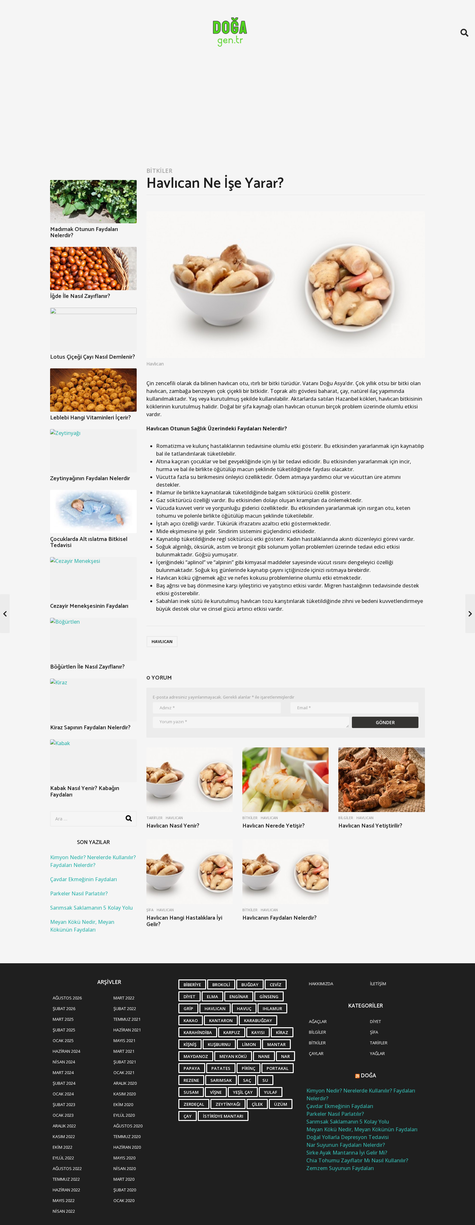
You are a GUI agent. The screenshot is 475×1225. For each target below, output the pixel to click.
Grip (188, 1008)
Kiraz (282, 1032)
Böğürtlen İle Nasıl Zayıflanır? (87, 667)
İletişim (378, 984)
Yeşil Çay (243, 1092)
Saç (247, 1080)
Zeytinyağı (228, 1104)
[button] (464, 32)
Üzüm (280, 1104)
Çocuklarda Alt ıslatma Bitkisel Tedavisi (88, 542)
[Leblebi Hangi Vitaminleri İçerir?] (93, 390)
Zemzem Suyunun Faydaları (340, 1168)
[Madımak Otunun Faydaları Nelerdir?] (93, 201)
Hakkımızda (321, 984)
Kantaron (221, 1020)
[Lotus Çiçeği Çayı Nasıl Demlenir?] (93, 329)
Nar (285, 1056)
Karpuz (231, 1032)
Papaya (192, 1068)
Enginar (238, 996)
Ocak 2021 (123, 1072)
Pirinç (248, 1068)
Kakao (191, 1020)
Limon (249, 1044)
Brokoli (221, 984)
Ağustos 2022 (67, 1168)
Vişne (216, 1092)
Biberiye (192, 984)
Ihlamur (272, 1008)
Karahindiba (198, 1032)
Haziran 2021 (127, 1030)
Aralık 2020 (125, 1083)
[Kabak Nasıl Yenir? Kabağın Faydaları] (93, 761)
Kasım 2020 (124, 1094)
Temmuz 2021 (127, 1019)
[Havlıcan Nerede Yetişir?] (285, 779)
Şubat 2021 (124, 1062)
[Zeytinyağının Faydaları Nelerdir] (93, 450)
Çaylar (316, 1053)
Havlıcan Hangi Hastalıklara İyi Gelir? (184, 921)
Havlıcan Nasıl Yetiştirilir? (370, 826)
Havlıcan (162, 641)
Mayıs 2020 (124, 1158)
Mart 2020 (123, 1179)
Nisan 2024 (64, 1062)
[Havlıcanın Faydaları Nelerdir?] (285, 871)
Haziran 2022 (66, 1190)
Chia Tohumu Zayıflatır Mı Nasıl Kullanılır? (357, 1160)
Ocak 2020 (123, 1200)
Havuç (244, 1008)
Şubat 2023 (64, 1104)
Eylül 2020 (124, 1115)
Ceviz (275, 984)
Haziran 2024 (66, 1051)
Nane (264, 1056)
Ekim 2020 (123, 1104)
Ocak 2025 (63, 1040)
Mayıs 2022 (64, 1200)
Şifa (149, 910)
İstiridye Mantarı (223, 1116)
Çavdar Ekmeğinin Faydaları (83, 879)
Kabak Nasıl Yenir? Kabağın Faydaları (84, 791)
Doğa (368, 1075)
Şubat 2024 (64, 1083)
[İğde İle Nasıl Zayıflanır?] (93, 268)
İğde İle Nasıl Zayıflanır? (80, 296)
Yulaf (270, 1092)
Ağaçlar (318, 1021)
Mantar (276, 1044)
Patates (220, 1068)
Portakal (278, 1068)
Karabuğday (258, 1020)
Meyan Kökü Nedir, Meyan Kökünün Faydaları (361, 1129)
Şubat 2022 (124, 1008)
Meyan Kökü (233, 1056)
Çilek (257, 1104)
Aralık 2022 (64, 1126)
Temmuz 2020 (127, 1136)
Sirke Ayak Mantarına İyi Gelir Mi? (346, 1152)
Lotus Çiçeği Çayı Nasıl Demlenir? (92, 357)
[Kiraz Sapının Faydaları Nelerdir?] (93, 700)
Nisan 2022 (64, 1211)
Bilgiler (345, 818)
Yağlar (377, 1053)
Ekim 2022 (62, 1147)
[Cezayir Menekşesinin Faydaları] (93, 578)
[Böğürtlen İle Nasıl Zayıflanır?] (93, 639)
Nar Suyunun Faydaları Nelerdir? (345, 1144)
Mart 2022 (123, 998)
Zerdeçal (194, 1104)
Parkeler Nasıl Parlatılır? (79, 893)
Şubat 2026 (64, 1008)
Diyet (189, 996)
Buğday (250, 984)
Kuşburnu (219, 1044)
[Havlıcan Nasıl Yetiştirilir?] (381, 779)
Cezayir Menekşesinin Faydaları (89, 606)
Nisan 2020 (124, 1168)
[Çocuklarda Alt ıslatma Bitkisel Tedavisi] (93, 511)
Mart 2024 (63, 1072)
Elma (212, 996)
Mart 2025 (63, 1019)
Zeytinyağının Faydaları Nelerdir (90, 478)
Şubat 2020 (124, 1190)
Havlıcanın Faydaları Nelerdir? (279, 918)
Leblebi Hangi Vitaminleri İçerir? (90, 418)
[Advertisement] (237, 114)
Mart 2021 (123, 1051)
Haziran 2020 (127, 1147)
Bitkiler (159, 170)
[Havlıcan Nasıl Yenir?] (189, 779)
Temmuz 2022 (66, 1179)
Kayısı (258, 1032)
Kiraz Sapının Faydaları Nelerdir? (90, 728)
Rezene (191, 1080)
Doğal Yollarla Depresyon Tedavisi (347, 1137)
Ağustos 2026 (67, 998)
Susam (191, 1092)
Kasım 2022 (64, 1136)
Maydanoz (196, 1056)
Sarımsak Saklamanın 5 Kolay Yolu (91, 907)
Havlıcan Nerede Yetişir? (273, 826)
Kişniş (190, 1044)
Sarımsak (221, 1080)
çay (188, 1116)
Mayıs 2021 (124, 1040)
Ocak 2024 (63, 1094)
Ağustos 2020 (127, 1126)
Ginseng (269, 996)
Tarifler (154, 818)
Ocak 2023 (63, 1115)
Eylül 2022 (63, 1158)
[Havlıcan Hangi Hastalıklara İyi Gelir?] (189, 871)
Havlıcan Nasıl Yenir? (172, 826)
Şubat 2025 (64, 1030)
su (265, 1080)
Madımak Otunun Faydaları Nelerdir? (84, 232)
